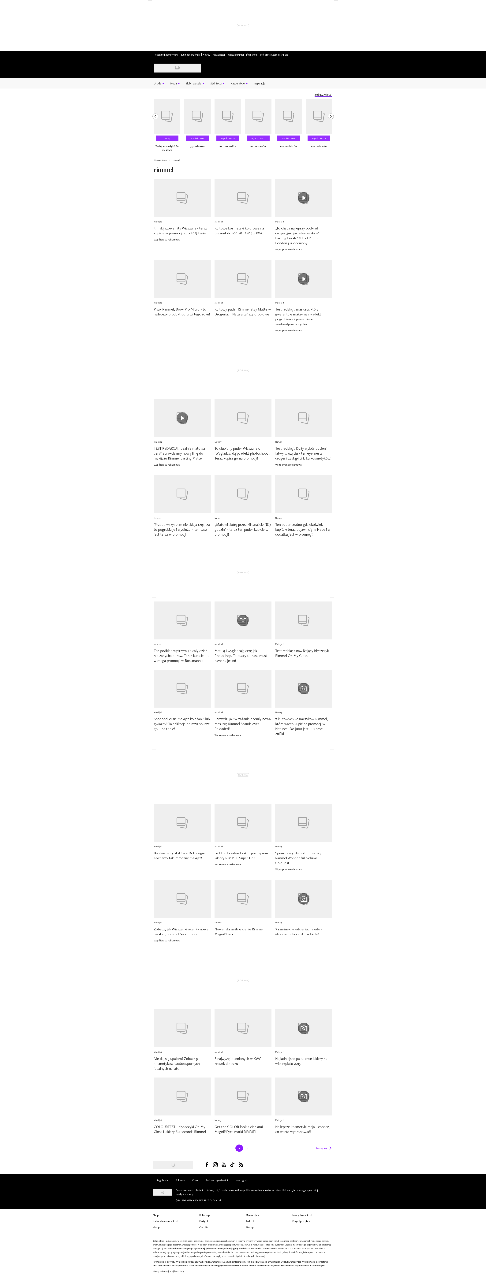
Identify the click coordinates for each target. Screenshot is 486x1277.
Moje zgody (241, 1180)
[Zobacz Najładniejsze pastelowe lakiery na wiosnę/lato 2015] (303, 1028)
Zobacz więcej (323, 95)
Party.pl (203, 1221)
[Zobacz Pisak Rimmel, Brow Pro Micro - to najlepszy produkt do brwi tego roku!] (182, 279)
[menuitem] (159, 83)
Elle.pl (156, 1215)
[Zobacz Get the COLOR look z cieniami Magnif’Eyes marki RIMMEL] (243, 1096)
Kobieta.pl (204, 1215)
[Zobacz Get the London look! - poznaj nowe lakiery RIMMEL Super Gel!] (243, 823)
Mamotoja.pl (252, 1215)
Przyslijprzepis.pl (301, 1221)
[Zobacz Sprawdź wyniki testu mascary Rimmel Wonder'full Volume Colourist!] (303, 823)
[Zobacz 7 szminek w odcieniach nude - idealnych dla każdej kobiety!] (303, 899)
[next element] (331, 127)
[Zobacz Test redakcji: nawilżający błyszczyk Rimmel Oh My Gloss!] (303, 620)
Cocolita (203, 1227)
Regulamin (162, 1180)
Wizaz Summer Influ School (242, 54)
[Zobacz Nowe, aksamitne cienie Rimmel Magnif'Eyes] (243, 899)
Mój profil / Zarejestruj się (274, 54)
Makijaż (158, 221)
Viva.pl (156, 1227)
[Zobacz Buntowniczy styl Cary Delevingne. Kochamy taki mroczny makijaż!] (182, 823)
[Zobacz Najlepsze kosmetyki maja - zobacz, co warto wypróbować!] (303, 1096)
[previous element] (155, 127)
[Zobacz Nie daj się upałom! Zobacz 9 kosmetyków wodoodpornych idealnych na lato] (182, 1028)
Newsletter (219, 54)
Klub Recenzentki (190, 54)
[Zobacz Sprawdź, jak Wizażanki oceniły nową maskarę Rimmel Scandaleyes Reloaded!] (243, 689)
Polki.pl (250, 1221)
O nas (195, 1180)
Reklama (180, 1180)
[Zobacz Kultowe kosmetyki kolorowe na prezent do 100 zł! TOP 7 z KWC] (243, 198)
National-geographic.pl (165, 1221)
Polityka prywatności (217, 1180)
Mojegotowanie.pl (302, 1215)
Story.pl (250, 1227)
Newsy (206, 54)
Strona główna (160, 160)
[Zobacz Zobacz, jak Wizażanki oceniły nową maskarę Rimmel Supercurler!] (182, 899)
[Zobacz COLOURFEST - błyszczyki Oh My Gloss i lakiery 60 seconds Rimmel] (182, 1096)
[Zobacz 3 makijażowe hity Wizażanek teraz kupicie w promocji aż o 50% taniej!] (182, 198)
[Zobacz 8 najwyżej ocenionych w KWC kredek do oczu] (243, 1028)
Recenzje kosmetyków (166, 54)
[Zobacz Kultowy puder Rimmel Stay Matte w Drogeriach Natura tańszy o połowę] (243, 279)
